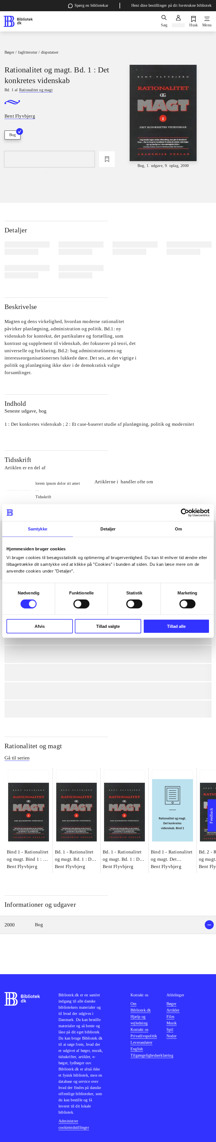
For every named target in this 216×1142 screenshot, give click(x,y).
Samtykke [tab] (37, 528)
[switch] (81, 603)
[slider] (163, 117)
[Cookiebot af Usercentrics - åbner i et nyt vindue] (185, 512)
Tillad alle (176, 626)
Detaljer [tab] (108, 528)
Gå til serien (17, 758)
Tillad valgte (108, 626)
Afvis (40, 626)
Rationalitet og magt (33, 746)
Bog (12, 135)
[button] (108, 925)
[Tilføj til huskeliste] (107, 159)
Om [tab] (178, 528)
